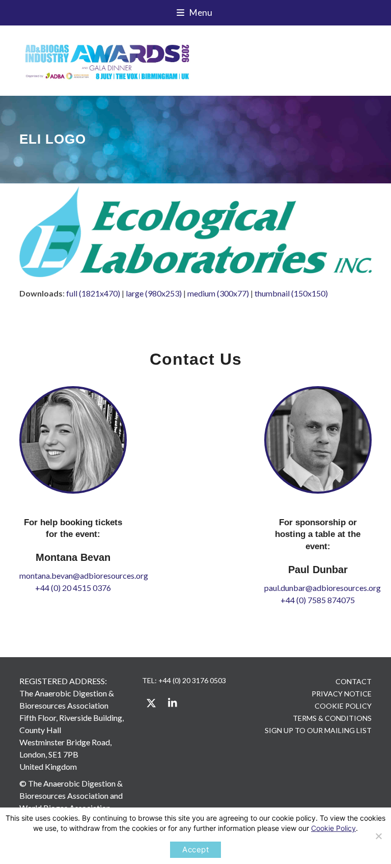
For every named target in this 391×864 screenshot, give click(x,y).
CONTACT (354, 681)
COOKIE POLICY (343, 705)
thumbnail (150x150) (291, 293)
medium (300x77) (218, 293)
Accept (195, 849)
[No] (378, 836)
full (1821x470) (93, 293)
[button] (196, 12)
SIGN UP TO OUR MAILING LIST (318, 730)
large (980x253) (154, 293)
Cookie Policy (333, 828)
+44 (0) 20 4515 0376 (73, 587)
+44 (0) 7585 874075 (318, 600)
